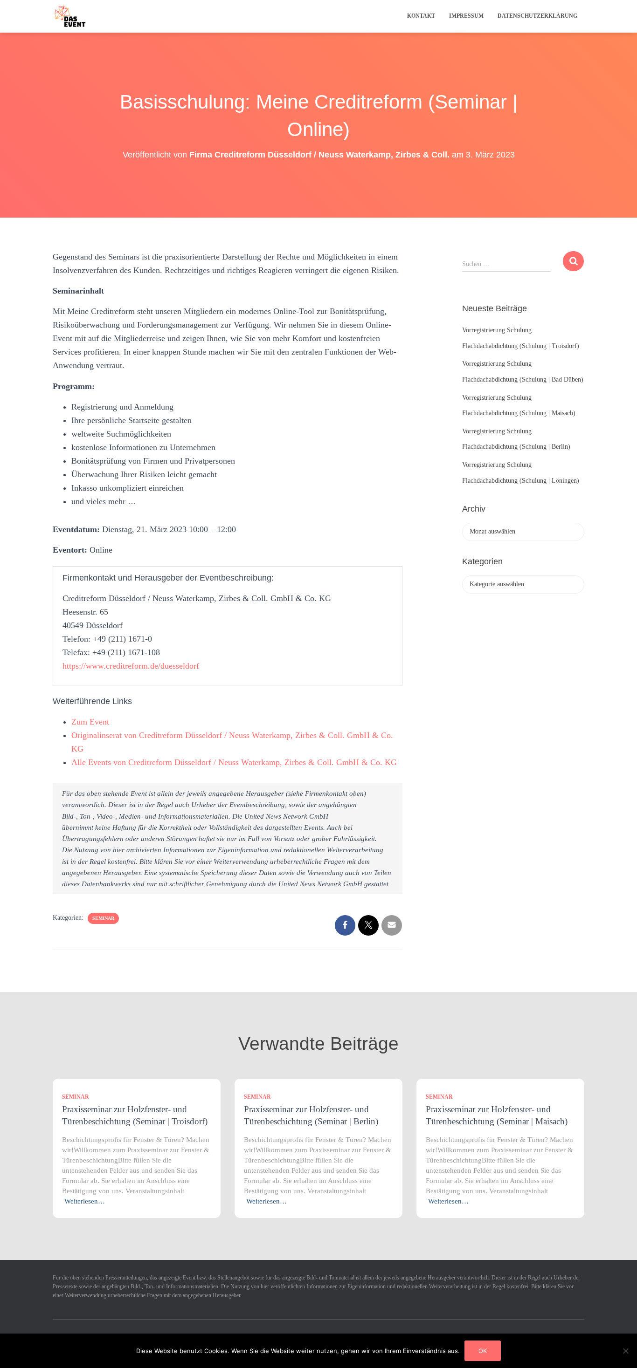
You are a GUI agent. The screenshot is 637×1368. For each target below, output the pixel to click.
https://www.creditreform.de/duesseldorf (130, 665)
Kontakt (421, 16)
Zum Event (90, 721)
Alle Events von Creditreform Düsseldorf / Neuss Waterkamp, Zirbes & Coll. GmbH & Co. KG (234, 762)
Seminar (103, 918)
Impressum (466, 16)
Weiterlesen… (84, 1201)
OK (482, 1350)
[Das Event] (70, 16)
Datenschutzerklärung (537, 16)
